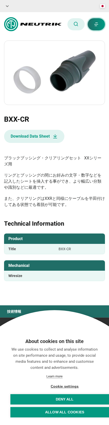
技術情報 (14, 311)
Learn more (54, 376)
